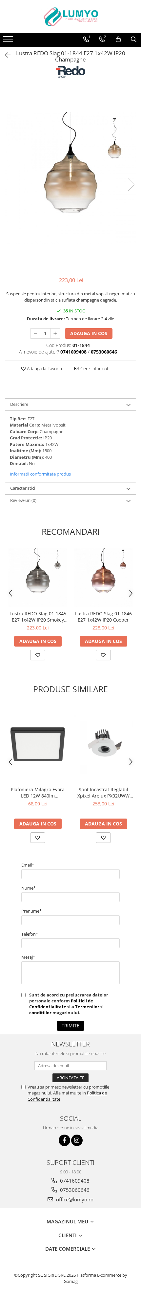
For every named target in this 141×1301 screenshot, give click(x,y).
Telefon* (29, 934)
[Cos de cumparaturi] (118, 39)
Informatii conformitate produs (40, 474)
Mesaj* (28, 957)
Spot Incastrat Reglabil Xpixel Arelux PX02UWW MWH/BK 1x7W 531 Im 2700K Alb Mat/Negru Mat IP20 (103, 792)
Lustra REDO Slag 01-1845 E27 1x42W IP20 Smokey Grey (38, 616)
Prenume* (31, 911)
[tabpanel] (70, 178)
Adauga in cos (88, 333)
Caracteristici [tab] (22, 488)
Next (131, 184)
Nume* (28, 888)
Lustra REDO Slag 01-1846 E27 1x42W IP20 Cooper (103, 616)
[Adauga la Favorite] (37, 655)
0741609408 (74, 1180)
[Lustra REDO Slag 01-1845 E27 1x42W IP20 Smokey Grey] (37, 577)
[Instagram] (77, 1140)
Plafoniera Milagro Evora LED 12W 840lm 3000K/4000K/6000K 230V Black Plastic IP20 (38, 792)
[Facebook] (64, 1140)
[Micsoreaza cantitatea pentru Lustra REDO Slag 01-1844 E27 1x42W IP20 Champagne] (35, 333)
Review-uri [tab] (23, 500)
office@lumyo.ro (74, 1199)
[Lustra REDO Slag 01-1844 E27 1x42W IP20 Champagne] (70, 178)
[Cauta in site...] (133, 39)
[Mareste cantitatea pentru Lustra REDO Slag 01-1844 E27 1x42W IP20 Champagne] (55, 333)
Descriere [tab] (19, 404)
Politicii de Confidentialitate (61, 1004)
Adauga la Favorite (45, 368)
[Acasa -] (70, 16)
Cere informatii (95, 368)
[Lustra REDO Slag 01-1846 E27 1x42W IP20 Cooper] (103, 577)
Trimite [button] (70, 1025)
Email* (27, 865)
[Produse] (9, 41)
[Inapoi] (5, 55)
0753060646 (74, 1190)
